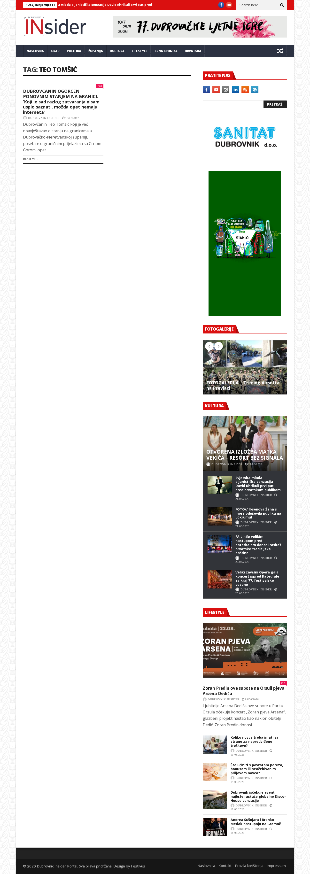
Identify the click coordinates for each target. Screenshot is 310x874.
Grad (55, 51)
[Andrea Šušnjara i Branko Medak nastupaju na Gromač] (215, 827)
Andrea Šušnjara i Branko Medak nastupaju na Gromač (256, 821)
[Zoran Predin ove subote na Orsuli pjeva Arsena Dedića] (245, 650)
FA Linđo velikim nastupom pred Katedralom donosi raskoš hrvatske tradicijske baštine (258, 544)
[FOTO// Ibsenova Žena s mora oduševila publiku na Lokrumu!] (220, 516)
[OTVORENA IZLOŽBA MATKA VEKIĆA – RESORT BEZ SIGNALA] (245, 443)
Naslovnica (206, 865)
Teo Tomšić (58, 69)
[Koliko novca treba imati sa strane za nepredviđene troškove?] (215, 744)
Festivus (138, 866)
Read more (31, 159)
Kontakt (225, 865)
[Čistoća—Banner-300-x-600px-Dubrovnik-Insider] (245, 314)
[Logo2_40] (245, 160)
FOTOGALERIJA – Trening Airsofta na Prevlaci (242, 385)
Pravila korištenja (249, 865)
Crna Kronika (166, 51)
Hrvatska (193, 51)
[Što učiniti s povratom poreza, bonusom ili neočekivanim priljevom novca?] (215, 772)
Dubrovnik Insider (44, 117)
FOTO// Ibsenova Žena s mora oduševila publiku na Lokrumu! (258, 513)
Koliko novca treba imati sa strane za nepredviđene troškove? (255, 741)
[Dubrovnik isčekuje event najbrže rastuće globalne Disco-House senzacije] (215, 799)
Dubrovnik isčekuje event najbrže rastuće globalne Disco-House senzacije (258, 796)
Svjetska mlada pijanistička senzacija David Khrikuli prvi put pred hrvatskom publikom (99, 4)
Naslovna (35, 51)
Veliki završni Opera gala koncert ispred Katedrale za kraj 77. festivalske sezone (257, 578)
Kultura (117, 51)
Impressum (276, 865)
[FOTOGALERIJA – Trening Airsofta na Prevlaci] (245, 367)
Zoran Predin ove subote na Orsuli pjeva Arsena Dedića (244, 690)
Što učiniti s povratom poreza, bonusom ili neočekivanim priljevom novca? (257, 769)
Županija (95, 51)
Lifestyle (139, 51)
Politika (74, 51)
